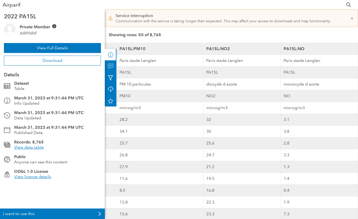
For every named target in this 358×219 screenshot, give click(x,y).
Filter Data (110, 77)
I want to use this (19, 213)
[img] (54, 26)
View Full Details (52, 47)
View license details (32, 176)
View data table (29, 147)
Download (52, 60)
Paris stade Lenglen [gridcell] (138, 60)
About (110, 54)
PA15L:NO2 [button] (218, 48)
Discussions (110, 66)
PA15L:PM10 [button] (132, 48)
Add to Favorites (110, 100)
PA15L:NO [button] (294, 48)
